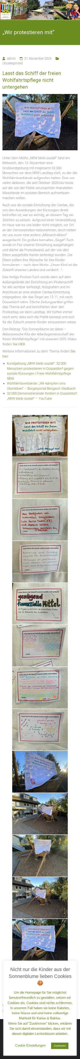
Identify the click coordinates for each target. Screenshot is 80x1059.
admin (11, 58)
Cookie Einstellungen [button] (30, 1045)
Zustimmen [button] (60, 1045)
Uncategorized (12, 63)
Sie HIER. (19, 344)
